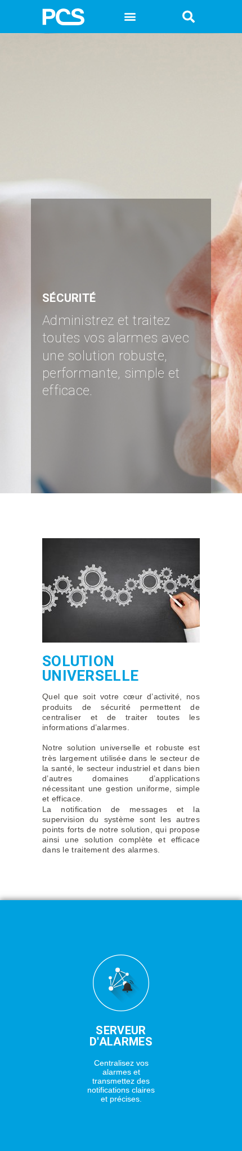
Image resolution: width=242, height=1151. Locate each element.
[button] (130, 16)
